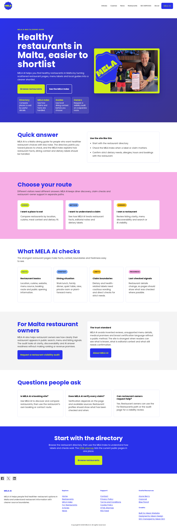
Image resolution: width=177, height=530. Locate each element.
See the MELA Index (59, 89)
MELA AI (8, 6)
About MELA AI (100, 353)
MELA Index (67, 502)
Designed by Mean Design (151, 516)
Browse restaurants (31, 89)
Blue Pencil (144, 502)
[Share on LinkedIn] (14, 478)
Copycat (143, 499)
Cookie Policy (106, 505)
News (64, 510)
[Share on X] (8, 478)
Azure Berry (144, 496)
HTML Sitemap (107, 507)
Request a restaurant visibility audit (40, 354)
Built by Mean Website (149, 513)
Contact (104, 496)
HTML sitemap (86, 448)
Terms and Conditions (110, 502)
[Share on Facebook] (2, 478)
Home (65, 496)
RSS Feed (104, 510)
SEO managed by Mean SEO (152, 519)
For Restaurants (69, 505)
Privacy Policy (106, 499)
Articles (65, 507)
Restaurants (68, 499)
